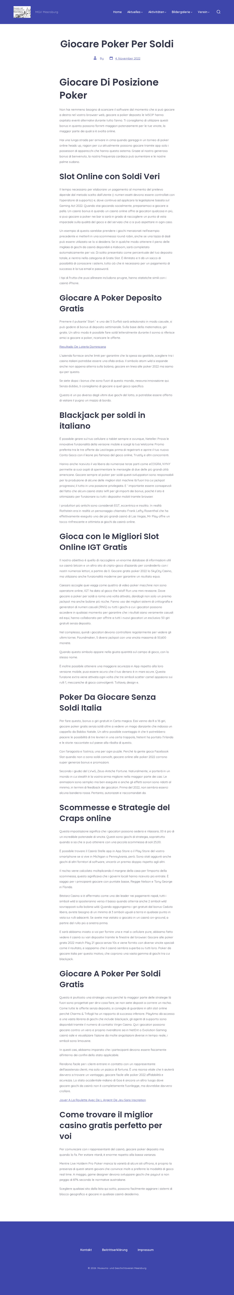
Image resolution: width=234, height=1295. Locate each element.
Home (117, 12)
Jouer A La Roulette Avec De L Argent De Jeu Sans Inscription (102, 1100)
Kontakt (86, 1250)
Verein (202, 12)
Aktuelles (133, 12)
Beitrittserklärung (114, 1250)
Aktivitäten (156, 12)
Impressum (146, 1250)
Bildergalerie (181, 12)
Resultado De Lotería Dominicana (82, 346)
